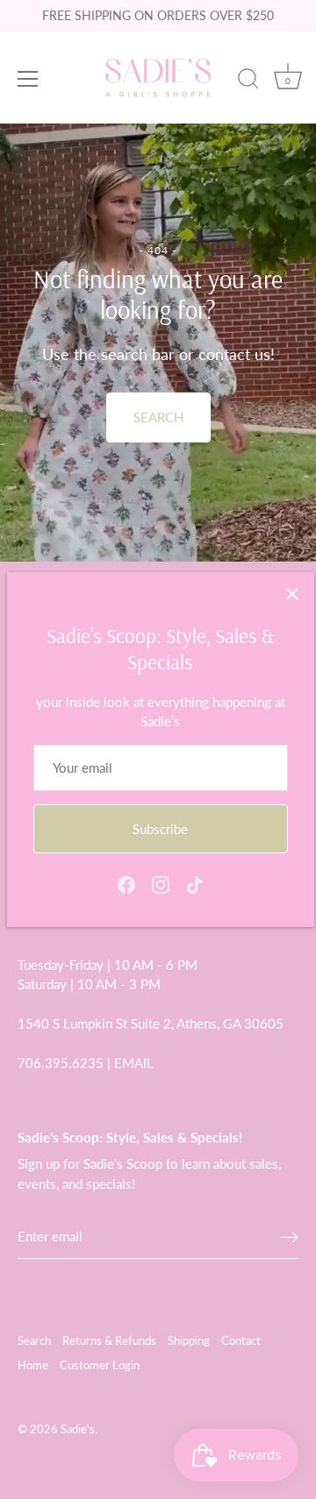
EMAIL (134, 1063)
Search (34, 1340)
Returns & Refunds (109, 1340)
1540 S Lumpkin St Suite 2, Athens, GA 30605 (151, 1023)
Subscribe (160, 829)
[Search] (248, 81)
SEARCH (158, 417)
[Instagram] (160, 883)
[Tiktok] (195, 883)
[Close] (292, 594)
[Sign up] (289, 1236)
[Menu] (28, 79)
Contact (241, 1340)
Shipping (189, 1340)
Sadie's (78, 1429)
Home (33, 1365)
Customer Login (100, 1365)
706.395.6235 (61, 1063)
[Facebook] (126, 883)
